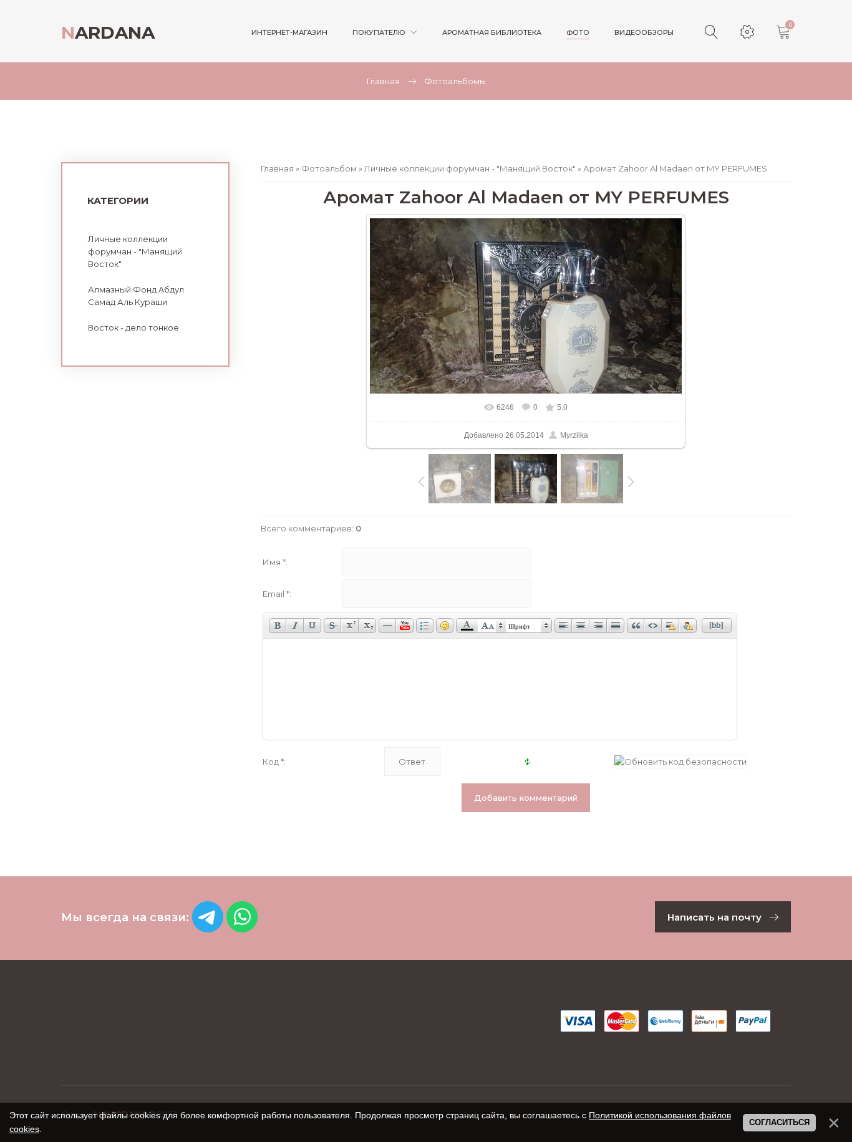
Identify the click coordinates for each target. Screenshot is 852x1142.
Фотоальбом (329, 168)
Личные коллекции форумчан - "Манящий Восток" (470, 168)
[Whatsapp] (242, 929)
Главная (383, 81)
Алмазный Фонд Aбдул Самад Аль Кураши (136, 295)
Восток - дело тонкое (133, 327)
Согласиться (779, 1122)
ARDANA (108, 32)
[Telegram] (207, 929)
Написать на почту (715, 917)
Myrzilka (574, 435)
